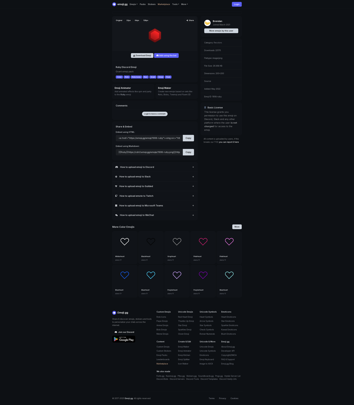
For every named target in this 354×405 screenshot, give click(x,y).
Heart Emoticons (228, 317)
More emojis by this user (221, 31)
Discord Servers (177, 379)
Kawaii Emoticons (229, 329)
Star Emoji (182, 325)
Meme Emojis (162, 334)
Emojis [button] (133, 4)
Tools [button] (175, 4)
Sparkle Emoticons (229, 325)
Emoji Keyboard (207, 359)
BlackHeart (145, 256)
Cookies (234, 398)
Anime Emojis (162, 325)
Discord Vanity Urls (228, 379)
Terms (212, 398)
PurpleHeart (172, 290)
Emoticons (204, 355)
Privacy (222, 398)
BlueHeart (119, 290)
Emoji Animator (184, 351)
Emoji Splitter (184, 359)
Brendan (217, 21)
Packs (143, 4)
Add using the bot (167, 55)
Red (145, 77)
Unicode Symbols (208, 351)
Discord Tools (192, 379)
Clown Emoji (183, 334)
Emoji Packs (162, 355)
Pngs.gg (219, 376)
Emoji (160, 77)
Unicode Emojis (207, 347)
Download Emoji (143, 55)
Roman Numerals (207, 334)
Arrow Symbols (206, 321)
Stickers (152, 4)
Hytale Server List (232, 376)
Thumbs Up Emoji (186, 321)
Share (191, 20)
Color (119, 77)
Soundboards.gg (206, 376)
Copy (188, 138)
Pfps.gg (181, 376)
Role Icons (136, 77)
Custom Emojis (163, 347)
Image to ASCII (206, 363)
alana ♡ (118, 260)
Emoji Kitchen (184, 355)
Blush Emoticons (228, 334)
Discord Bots (162, 379)
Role (127, 77)
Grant (153, 77)
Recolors (218, 42)
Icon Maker (183, 363)
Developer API (228, 351)
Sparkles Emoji (184, 329)
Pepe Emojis (162, 321)
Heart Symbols (206, 317)
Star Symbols (206, 325)
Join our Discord (126, 332)
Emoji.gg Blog (227, 363)
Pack (168, 77)
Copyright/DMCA (229, 355)
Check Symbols (207, 329)
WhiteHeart (119, 256)
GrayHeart (171, 256)
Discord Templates (209, 379)
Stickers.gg (191, 376)
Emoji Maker (183, 347)
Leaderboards (163, 359)
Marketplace (164, 4)
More (237, 227)
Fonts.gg (160, 376)
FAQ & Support (228, 359)
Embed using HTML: (125, 132)
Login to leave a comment (154, 114)
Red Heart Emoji (185, 317)
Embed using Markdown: (128, 146)
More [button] (183, 4)
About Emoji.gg (228, 347)
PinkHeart (197, 256)
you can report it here (229, 142)
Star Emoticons (228, 321)
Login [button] (237, 4)
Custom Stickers (164, 351)
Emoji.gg (122, 312)
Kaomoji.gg (171, 376)
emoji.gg (122, 4)
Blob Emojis (162, 329)
